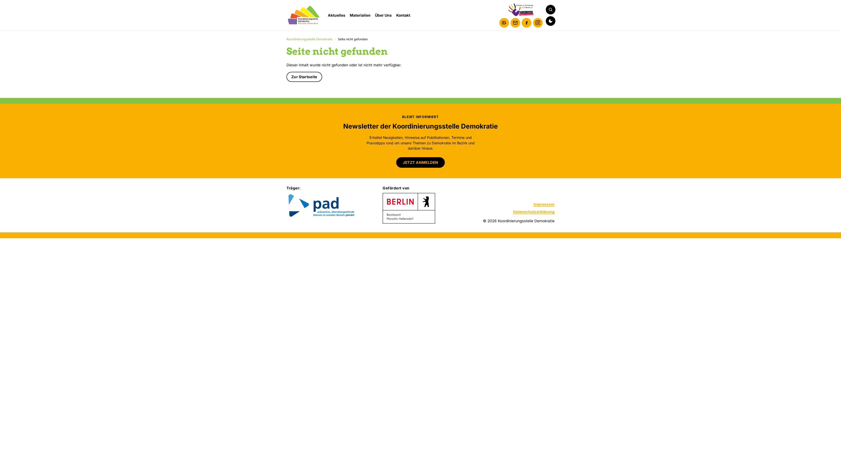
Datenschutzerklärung (534, 212)
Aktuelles (336, 15)
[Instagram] (538, 23)
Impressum (544, 204)
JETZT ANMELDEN (420, 162)
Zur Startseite (304, 77)
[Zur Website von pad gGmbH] (330, 206)
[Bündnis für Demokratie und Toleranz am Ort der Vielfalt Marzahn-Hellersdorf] (521, 10)
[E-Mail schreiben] (515, 23)
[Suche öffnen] (550, 9)
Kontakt (403, 15)
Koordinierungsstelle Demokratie (309, 39)
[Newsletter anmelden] (504, 23)
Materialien (360, 15)
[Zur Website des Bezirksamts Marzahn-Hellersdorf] (409, 208)
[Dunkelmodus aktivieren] (550, 21)
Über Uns (383, 15)
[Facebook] (526, 23)
